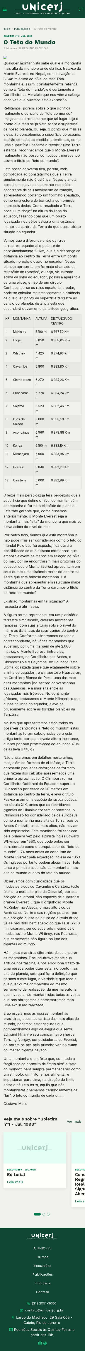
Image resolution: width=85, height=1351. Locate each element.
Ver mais (74, 1121)
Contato (42, 1292)
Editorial (16, 1174)
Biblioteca (42, 1283)
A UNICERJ (42, 1248)
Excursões (42, 1266)
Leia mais (15, 1182)
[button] (37, 1214)
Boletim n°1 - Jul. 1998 (17, 36)
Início (6, 28)
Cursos (42, 1257)
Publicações (22, 28)
